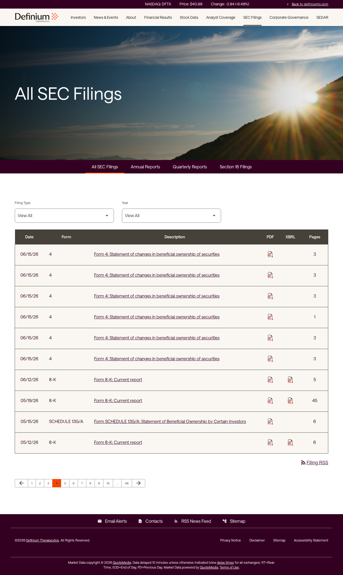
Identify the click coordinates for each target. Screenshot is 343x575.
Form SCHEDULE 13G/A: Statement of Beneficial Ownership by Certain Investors (170, 421)
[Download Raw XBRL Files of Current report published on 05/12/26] (290, 442)
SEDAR (322, 17)
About (131, 17)
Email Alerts (112, 521)
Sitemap (233, 521)
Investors (78, 17)
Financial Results (158, 17)
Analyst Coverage (220, 17)
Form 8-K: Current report (118, 379)
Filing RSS (314, 462)
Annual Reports (145, 166)
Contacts (150, 521)
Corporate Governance (289, 17)
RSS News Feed (192, 521)
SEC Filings (252, 17)
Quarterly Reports (190, 166)
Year (125, 203)
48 (128, 483)
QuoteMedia (122, 562)
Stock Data (189, 17)
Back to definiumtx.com (307, 4)
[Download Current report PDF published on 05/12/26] (270, 442)
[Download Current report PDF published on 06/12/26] (270, 379)
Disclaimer (257, 540)
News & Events (106, 17)
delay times (225, 562)
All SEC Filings (105, 166)
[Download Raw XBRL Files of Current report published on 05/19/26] (290, 400)
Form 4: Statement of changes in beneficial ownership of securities (156, 254)
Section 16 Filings (236, 166)
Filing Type (23, 203)
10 (109, 483)
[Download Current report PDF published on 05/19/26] (270, 400)
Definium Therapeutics (42, 540)
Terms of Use (229, 567)
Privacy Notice (230, 540)
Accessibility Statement (311, 540)
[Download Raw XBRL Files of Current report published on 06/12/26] (290, 379)
